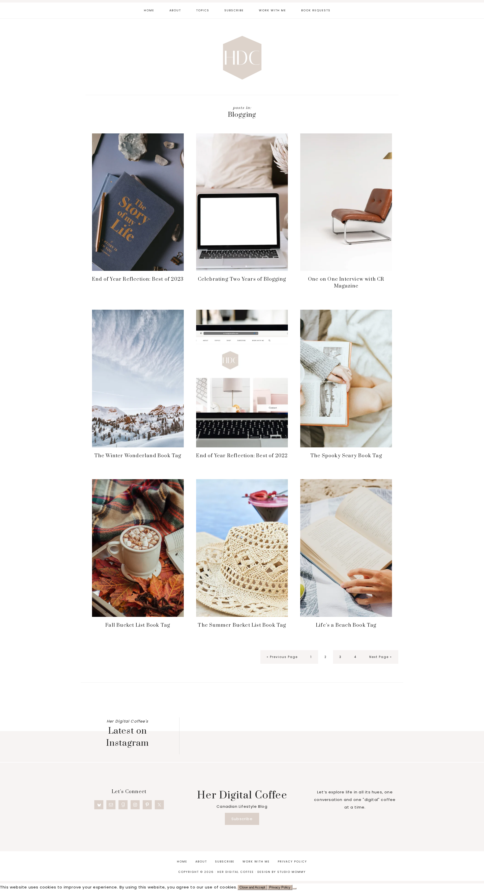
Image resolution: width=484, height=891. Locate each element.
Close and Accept (252, 887)
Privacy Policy (279, 887)
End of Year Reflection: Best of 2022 (242, 456)
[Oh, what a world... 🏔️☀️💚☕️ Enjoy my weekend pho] (318, 716)
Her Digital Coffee (242, 57)
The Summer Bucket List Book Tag (242, 625)
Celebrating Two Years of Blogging (242, 279)
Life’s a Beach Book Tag (346, 625)
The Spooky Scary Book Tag (346, 456)
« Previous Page (282, 659)
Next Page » (380, 659)
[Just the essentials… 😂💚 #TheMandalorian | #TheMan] (267, 716)
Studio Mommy (291, 872)
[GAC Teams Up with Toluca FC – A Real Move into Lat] (370, 718)
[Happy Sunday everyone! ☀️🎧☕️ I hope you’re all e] (215, 716)
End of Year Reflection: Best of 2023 (138, 279)
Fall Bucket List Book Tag (137, 625)
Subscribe (242, 818)
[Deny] (294, 888)
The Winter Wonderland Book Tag (138, 456)
